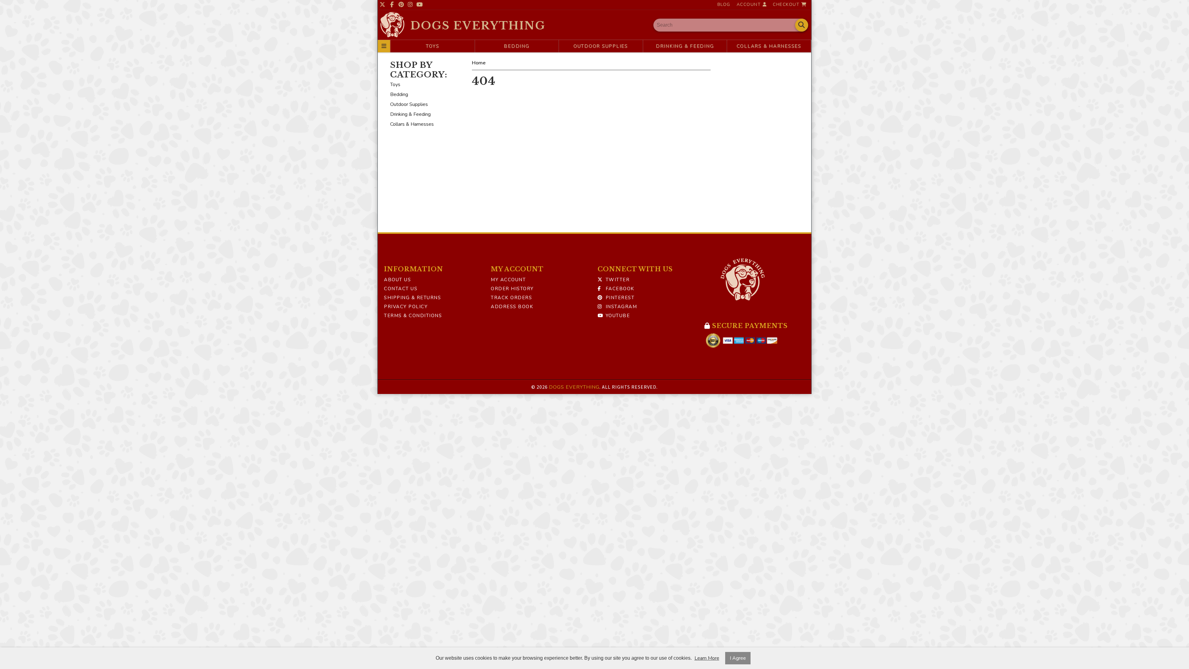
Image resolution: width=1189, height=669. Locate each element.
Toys (432, 46)
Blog (723, 4)
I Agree (738, 658)
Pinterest (619, 298)
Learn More (707, 658)
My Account (508, 280)
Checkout (787, 4)
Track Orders (511, 298)
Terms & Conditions (413, 316)
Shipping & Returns (412, 298)
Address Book (512, 307)
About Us (397, 280)
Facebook (619, 289)
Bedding (516, 46)
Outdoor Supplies (600, 46)
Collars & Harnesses (769, 46)
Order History (512, 289)
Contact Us (400, 289)
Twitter (616, 280)
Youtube (617, 316)
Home (479, 62)
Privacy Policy (406, 307)
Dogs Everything (477, 25)
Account (750, 4)
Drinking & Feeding (685, 46)
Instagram (620, 307)
